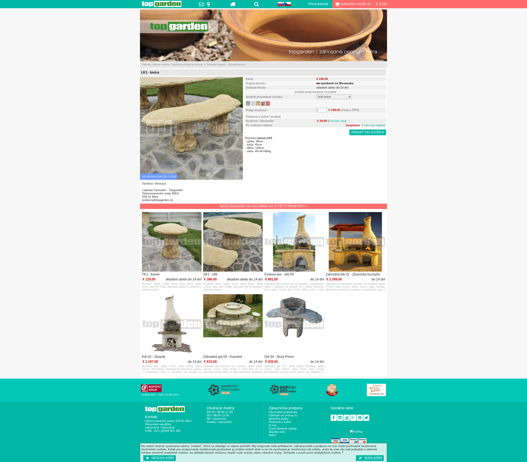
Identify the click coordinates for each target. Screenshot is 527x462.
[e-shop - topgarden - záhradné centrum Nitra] (263, 35)
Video (272, 435)
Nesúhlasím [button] (163, 458)
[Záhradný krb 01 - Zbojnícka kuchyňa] (355, 242)
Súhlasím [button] (373, 458)
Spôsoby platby (279, 418)
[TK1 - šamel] (172, 242)
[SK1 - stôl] (233, 242)
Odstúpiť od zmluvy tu (283, 415)
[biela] (253, 103)
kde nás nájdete (374, 125)
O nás (272, 425)
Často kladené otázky (283, 428)
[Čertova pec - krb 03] (294, 242)
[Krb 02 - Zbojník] (172, 324)
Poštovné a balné (280, 422)
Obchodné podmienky (283, 412)
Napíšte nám (277, 431)
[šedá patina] (248, 103)
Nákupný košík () (356, 4)
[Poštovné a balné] (233, 4)
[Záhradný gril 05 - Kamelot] (233, 324)
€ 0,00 (381, 4)
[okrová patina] (258, 103)
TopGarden (161, 4)
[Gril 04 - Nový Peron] (294, 324)
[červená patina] (268, 103)
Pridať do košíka (367, 132)
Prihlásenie (318, 4)
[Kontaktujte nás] (205, 4)
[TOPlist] (356, 431)
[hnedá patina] (263, 103)
